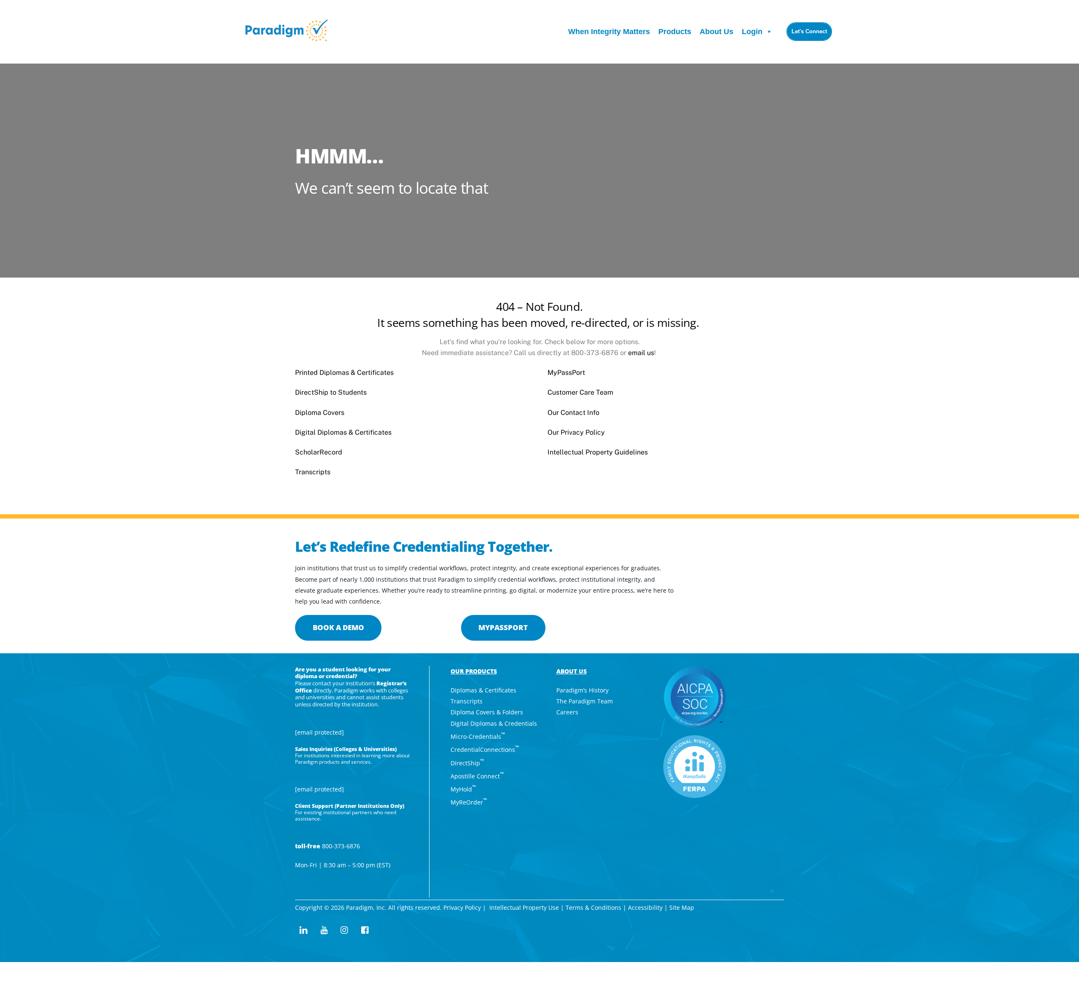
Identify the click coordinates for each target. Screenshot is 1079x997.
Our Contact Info (573, 413)
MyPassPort (566, 373)
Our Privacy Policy (576, 432)
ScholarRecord (318, 452)
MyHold (463, 789)
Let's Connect (809, 31)
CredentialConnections (485, 750)
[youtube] (324, 929)
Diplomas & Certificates (483, 690)
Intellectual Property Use (524, 907)
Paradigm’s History (582, 690)
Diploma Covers (319, 413)
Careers (567, 712)
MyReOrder (469, 802)
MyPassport (503, 627)
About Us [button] (716, 31)
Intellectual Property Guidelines (598, 452)
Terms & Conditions (593, 907)
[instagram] (344, 929)
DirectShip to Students (331, 392)
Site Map (682, 907)
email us (641, 353)
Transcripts (312, 472)
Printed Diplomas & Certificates (344, 373)
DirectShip (467, 763)
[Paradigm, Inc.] (286, 36)
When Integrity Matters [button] (609, 31)
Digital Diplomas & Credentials (494, 723)
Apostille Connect (477, 776)
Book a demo (338, 627)
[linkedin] (303, 929)
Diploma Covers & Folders (487, 712)
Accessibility (645, 907)
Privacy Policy (462, 907)
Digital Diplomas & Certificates (343, 432)
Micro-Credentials (478, 736)
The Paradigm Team (584, 701)
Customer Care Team (580, 392)
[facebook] (365, 929)
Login (752, 31)
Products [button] (674, 31)
